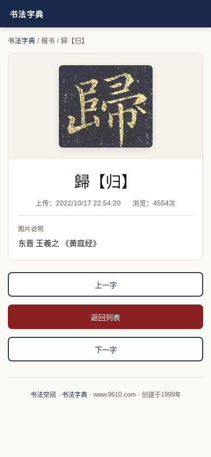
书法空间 (43, 394)
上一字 (106, 285)
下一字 (106, 350)
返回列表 (105, 317)
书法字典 (27, 14)
